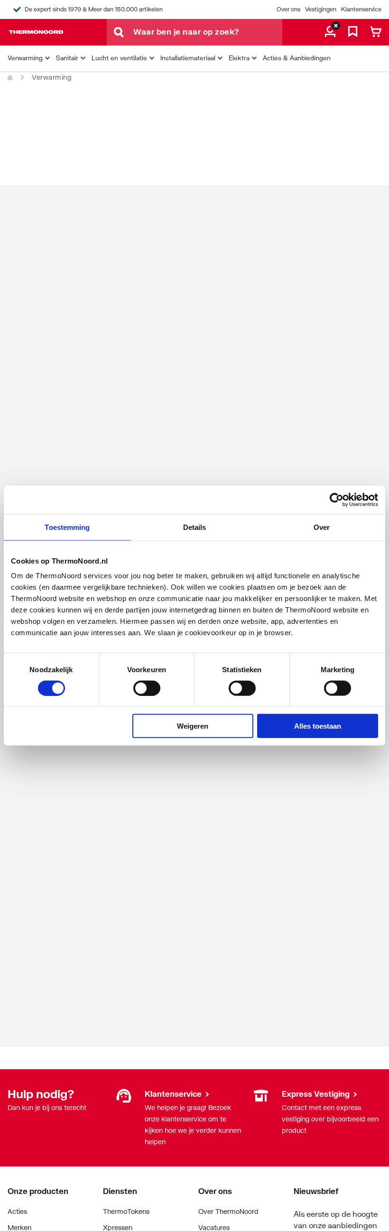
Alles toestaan (317, 726)
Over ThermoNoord (228, 1211)
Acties (17, 1211)
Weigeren (192, 726)
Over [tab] (322, 527)
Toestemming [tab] (67, 527)
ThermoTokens (126, 1211)
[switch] (146, 687)
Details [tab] (194, 527)
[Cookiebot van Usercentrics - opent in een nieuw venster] (336, 499)
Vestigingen (320, 9)
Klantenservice (361, 9)
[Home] (10, 77)
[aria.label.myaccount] (330, 32)
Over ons (288, 9)
